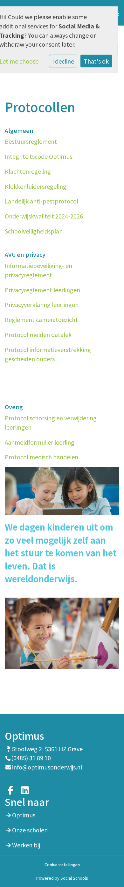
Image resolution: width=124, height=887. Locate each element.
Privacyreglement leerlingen (42, 290)
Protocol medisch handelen (41, 457)
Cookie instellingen (62, 865)
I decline (63, 61)
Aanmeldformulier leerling (39, 442)
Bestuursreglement (31, 141)
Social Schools (74, 878)
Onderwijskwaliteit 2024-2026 (44, 216)
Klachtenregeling (28, 171)
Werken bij (26, 845)
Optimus (23, 815)
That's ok (96, 61)
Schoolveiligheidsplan (34, 231)
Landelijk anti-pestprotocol (41, 201)
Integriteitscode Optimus (38, 156)
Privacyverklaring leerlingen (42, 304)
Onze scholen (30, 830)
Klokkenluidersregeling (35, 186)
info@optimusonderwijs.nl (47, 767)
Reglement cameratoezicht (41, 319)
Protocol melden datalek (38, 334)
